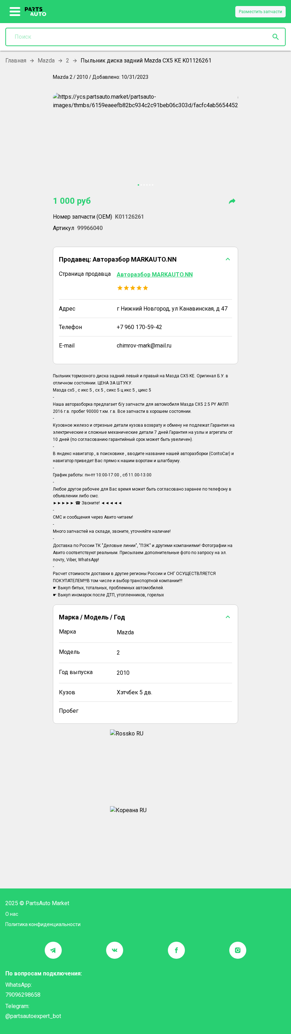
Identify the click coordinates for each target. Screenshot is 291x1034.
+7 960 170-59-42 (139, 327)
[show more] (15, 12)
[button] (145, 259)
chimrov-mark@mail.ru (144, 345)
